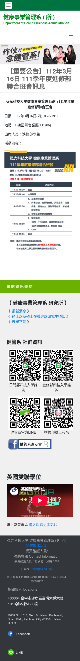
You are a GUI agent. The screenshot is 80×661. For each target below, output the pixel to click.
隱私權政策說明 (46, 543)
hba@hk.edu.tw (42, 569)
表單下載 (19, 321)
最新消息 (19, 310)
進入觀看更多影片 (43, 525)
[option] (40, 54)
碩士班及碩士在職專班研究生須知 (38, 316)
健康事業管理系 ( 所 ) (36, 19)
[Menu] (71, 35)
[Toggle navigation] (8, 5)
